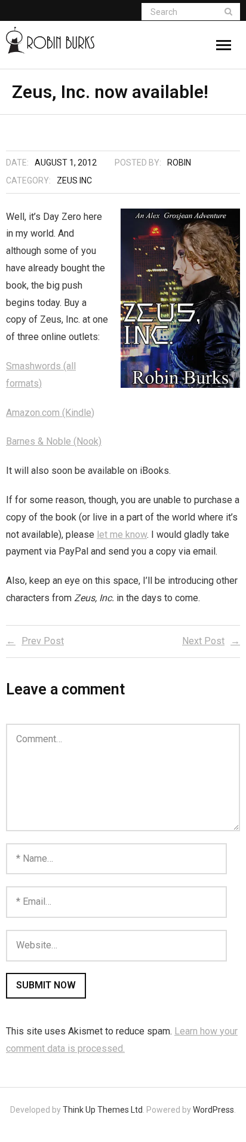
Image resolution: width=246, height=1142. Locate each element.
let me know (122, 534)
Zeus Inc (74, 180)
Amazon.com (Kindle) (50, 412)
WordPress (213, 1110)
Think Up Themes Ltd (103, 1110)
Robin (179, 162)
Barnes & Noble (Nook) (54, 441)
